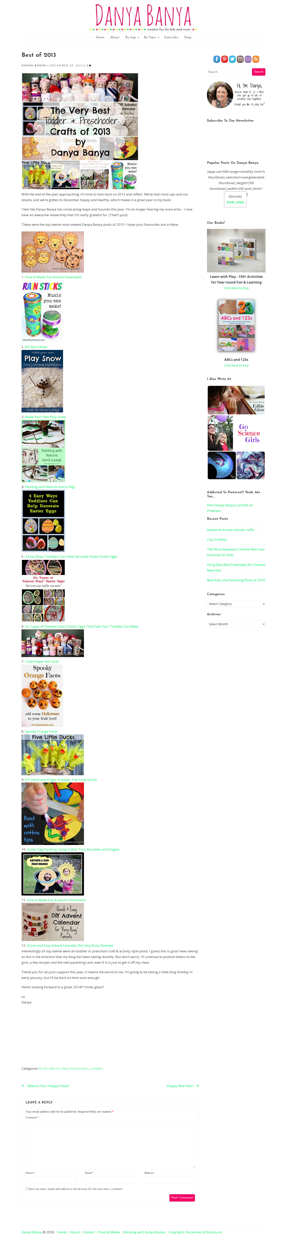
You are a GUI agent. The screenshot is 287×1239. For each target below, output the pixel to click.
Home (100, 37)
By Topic (150, 37)
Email (89, 1173)
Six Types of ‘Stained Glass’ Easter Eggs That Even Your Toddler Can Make (81, 626)
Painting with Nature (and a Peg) (50, 486)
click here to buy (236, 288)
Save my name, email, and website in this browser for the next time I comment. (76, 1189)
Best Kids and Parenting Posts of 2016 (236, 580)
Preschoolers (78, 1068)
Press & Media (109, 1232)
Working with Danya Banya (144, 1232)
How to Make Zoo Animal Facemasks (53, 277)
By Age (130, 37)
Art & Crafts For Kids (53, 1068)
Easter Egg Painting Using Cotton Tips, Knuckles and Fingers (73, 849)
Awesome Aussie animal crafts (230, 529)
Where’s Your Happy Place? (48, 1086)
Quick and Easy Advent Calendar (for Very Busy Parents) (70, 945)
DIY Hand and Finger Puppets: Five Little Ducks (61, 779)
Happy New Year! (180, 1086)
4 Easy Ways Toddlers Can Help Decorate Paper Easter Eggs (71, 556)
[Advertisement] (110, 1036)
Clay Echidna (217, 539)
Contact (89, 1232)
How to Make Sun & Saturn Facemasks (56, 900)
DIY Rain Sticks (36, 347)
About (114, 37)
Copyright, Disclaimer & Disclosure (195, 1232)
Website (149, 1173)
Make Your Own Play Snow (45, 417)
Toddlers (96, 1068)
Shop (188, 37)
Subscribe (171, 37)
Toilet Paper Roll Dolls (42, 661)
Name (30, 1173)
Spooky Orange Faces (41, 731)
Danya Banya (31, 1232)
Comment (32, 1117)
